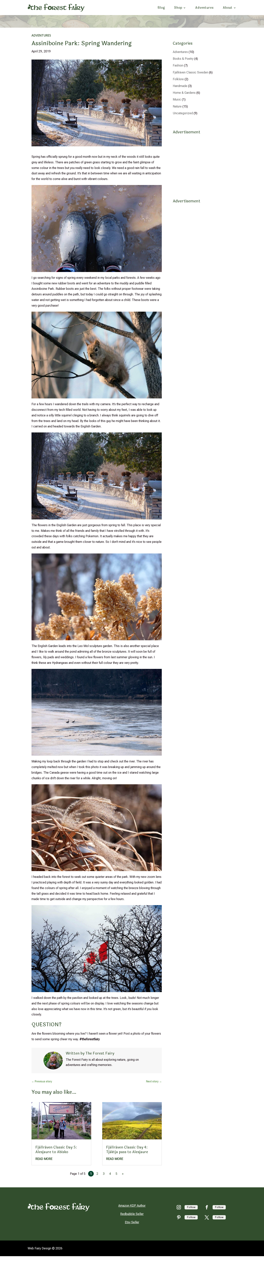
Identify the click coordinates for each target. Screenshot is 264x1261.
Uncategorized (183, 113)
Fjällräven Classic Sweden (190, 72)
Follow (191, 1207)
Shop (178, 7)
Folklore (178, 79)
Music (177, 99)
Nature (177, 106)
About (227, 7)
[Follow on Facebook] (207, 1207)
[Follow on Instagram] (179, 1207)
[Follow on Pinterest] (179, 1217)
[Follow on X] (207, 1217)
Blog (161, 7)
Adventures (204, 7)
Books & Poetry (183, 59)
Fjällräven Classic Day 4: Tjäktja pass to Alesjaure (127, 1149)
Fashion (178, 65)
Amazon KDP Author (132, 1205)
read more (43, 1159)
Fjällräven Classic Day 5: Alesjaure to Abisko (56, 1149)
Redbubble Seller (132, 1214)
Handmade (180, 86)
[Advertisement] (202, 162)
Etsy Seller (132, 1222)
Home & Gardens (184, 93)
